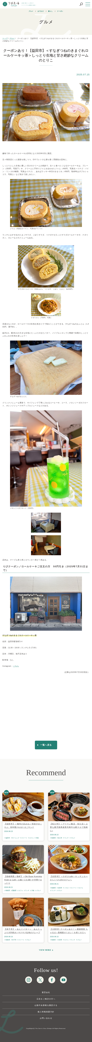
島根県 (53, 838)
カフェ (31, 838)
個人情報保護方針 (46, 1012)
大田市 (60, 940)
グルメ (31, 11)
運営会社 (46, 992)
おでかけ (41, 11)
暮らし (50, 11)
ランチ (66, 838)
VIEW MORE (45, 950)
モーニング (15, 838)
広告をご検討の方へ (46, 999)
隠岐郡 (14, 890)
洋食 (37, 838)
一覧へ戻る (46, 745)
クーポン (60, 11)
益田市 (8, 838)
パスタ (66, 888)
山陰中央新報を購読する (45, 1005)
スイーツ (24, 838)
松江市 (60, 838)
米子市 (14, 940)
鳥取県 (8, 940)
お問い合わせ (46, 1018)
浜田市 (60, 888)
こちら (16, 666)
